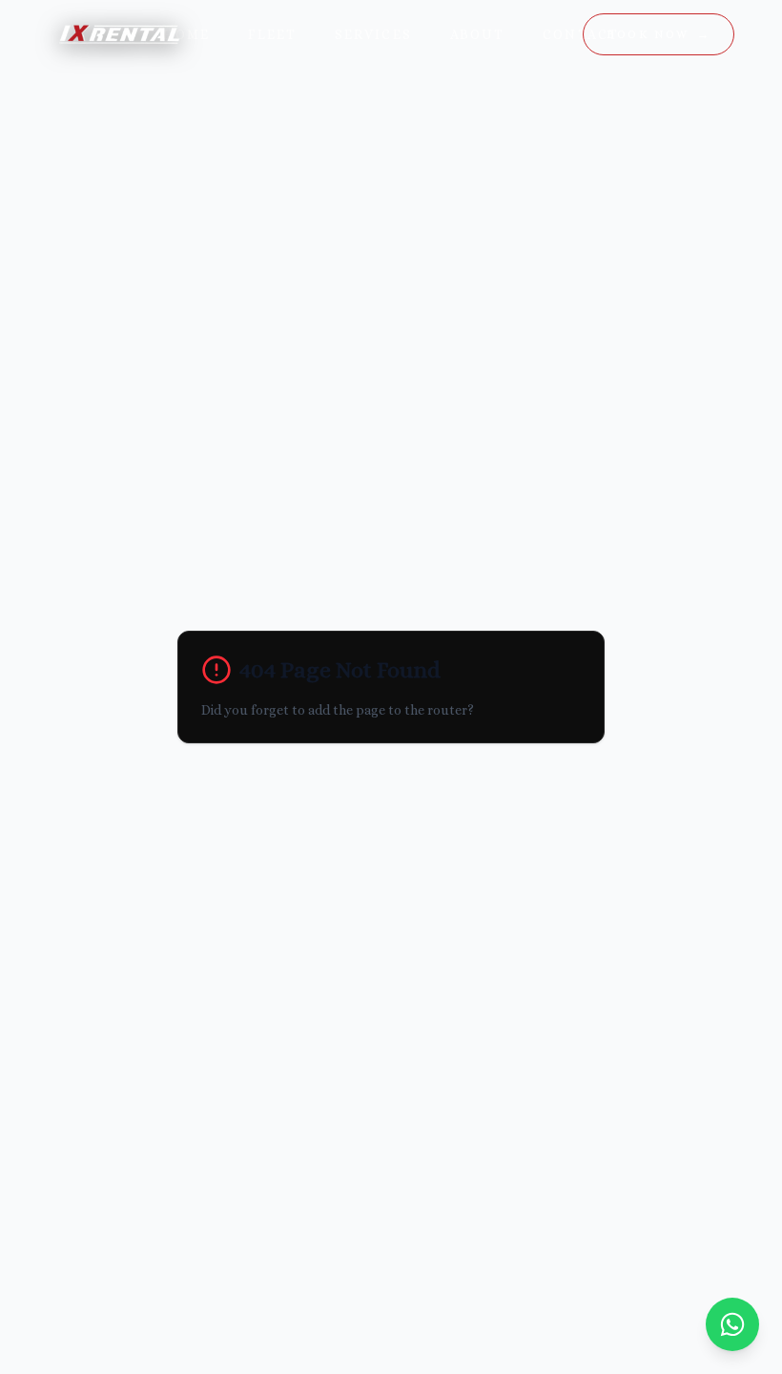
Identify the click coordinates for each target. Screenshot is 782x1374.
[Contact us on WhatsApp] (732, 1324)
